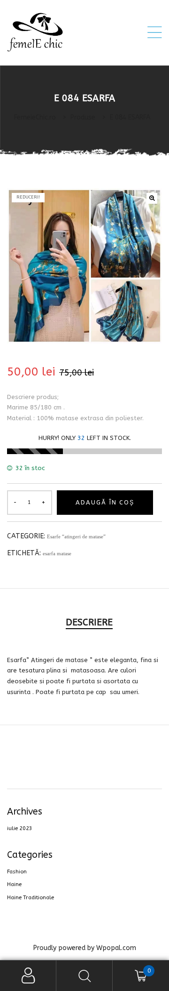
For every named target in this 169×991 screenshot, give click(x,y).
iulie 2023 (19, 828)
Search (84, 975)
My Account (28, 975)
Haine (14, 884)
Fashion (17, 872)
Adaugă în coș (105, 502)
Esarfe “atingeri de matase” (76, 536)
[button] (151, 198)
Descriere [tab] (89, 622)
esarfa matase (57, 553)
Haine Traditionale (30, 898)
